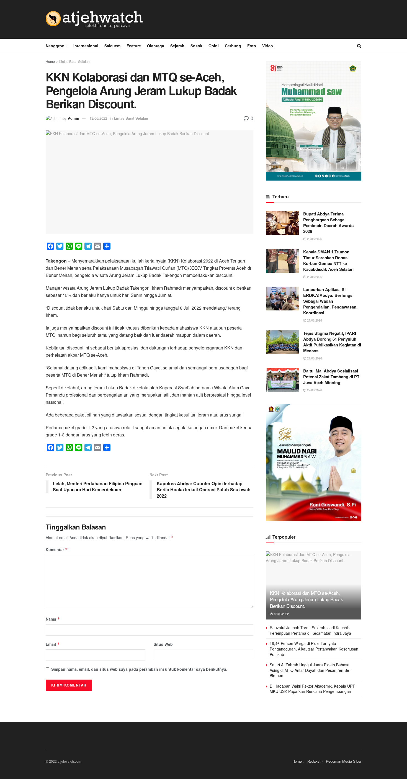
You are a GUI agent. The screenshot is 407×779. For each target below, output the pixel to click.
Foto (251, 45)
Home (50, 61)
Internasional (85, 45)
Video (267, 45)
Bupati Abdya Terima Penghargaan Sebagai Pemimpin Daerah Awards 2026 (328, 222)
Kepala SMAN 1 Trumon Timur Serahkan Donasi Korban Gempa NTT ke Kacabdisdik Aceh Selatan (328, 260)
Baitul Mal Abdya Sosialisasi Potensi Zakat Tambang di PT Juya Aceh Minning (331, 376)
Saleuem (112, 45)
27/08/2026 (314, 320)
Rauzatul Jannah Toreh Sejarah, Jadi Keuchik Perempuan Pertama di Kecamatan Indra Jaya (310, 630)
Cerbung (233, 45)
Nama (53, 619)
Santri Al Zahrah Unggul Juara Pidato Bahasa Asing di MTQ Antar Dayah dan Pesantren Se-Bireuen (310, 670)
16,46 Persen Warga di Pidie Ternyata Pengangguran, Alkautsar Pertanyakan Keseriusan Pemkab (314, 649)
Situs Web (163, 644)
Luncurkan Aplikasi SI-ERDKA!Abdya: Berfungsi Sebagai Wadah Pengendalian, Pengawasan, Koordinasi (330, 301)
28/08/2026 (314, 238)
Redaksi (313, 761)
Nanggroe (55, 45)
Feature (134, 45)
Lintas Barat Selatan (74, 61)
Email (53, 644)
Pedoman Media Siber (343, 761)
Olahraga (155, 45)
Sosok (196, 45)
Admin (73, 118)
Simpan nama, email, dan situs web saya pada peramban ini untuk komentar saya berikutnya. (139, 669)
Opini (213, 45)
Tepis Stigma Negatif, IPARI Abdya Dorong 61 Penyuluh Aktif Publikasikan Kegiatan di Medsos (332, 342)
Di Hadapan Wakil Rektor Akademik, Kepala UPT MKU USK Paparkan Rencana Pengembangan (312, 688)
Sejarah (177, 45)
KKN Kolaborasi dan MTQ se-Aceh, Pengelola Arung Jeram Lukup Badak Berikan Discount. (306, 599)
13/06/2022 (98, 118)
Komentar (57, 549)
